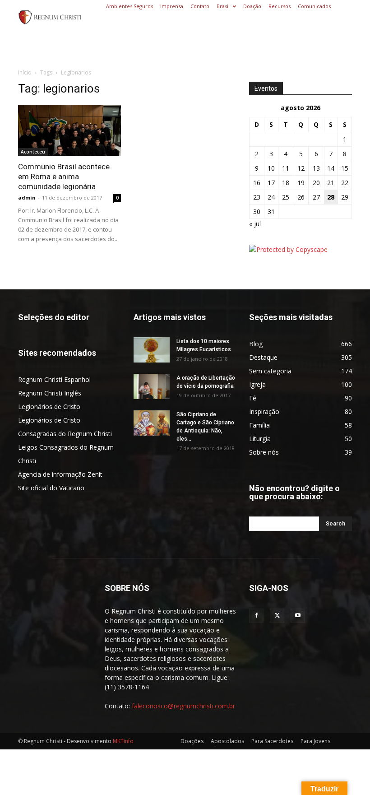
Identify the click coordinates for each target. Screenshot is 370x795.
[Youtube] (298, 616)
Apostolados (227, 741)
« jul (255, 223)
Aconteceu (33, 152)
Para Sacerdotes (272, 741)
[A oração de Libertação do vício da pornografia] (152, 386)
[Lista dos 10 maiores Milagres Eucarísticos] (152, 350)
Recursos (279, 6)
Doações (192, 741)
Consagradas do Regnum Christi (65, 433)
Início (25, 72)
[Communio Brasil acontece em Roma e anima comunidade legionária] (69, 130)
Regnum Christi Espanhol (54, 379)
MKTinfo (123, 741)
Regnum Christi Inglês (49, 393)
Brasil (223, 6)
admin (27, 197)
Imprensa (171, 6)
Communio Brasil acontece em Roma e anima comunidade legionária (64, 176)
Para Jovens (315, 741)
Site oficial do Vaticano (51, 488)
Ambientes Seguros (129, 6)
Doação (252, 6)
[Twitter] (277, 616)
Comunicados (314, 6)
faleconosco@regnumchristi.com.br (183, 706)
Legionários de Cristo (49, 406)
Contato (199, 6)
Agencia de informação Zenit (60, 474)
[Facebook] (256, 616)
